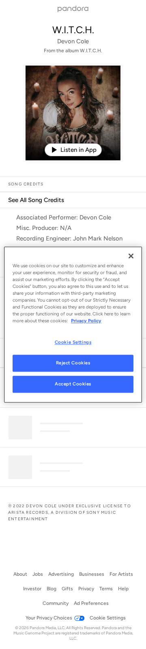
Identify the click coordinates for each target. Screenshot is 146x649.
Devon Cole (73, 41)
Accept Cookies (73, 384)
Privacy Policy (86, 320)
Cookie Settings (73, 342)
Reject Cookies (73, 363)
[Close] (131, 256)
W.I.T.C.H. (73, 30)
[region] (73, 324)
